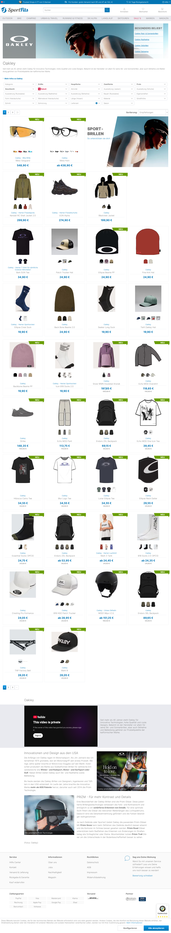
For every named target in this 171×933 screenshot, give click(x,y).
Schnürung (42, 103)
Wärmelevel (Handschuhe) (48, 98)
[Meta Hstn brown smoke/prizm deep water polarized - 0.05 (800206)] (67, 152)
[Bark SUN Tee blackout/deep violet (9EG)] (25, 261)
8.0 (49, 183)
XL (3, 187)
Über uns (52, 862)
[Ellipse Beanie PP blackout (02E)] (101, 261)
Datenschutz (93, 862)
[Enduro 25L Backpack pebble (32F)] (106, 432)
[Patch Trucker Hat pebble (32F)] (64, 261)
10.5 (48, 201)
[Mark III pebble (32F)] (67, 662)
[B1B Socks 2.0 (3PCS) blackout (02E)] (145, 547)
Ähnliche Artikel (23, 170)
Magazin (52, 877)
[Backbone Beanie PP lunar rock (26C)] (25, 375)
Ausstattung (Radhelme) (47, 94)
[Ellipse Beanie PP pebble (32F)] (111, 261)
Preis (139, 84)
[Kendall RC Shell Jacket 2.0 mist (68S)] (30, 207)
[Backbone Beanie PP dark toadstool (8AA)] (20, 375)
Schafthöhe (141, 98)
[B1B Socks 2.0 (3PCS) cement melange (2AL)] (150, 547)
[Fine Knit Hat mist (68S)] (150, 261)
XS (87, 172)
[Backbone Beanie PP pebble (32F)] (30, 375)
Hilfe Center (15, 862)
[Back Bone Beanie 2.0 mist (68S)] (69, 318)
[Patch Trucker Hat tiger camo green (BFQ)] (69, 261)
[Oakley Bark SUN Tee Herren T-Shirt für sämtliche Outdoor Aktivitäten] (23, 241)
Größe (40, 84)
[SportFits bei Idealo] (142, 899)
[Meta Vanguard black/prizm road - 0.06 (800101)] (20, 152)
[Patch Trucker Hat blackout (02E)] (59, 261)
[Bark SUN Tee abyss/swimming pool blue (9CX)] (20, 261)
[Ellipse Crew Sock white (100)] (25, 318)
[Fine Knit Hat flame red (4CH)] (145, 261)
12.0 (49, 212)
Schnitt (8, 103)
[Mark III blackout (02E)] (62, 662)
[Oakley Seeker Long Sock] (106, 298)
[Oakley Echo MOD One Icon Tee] (148, 412)
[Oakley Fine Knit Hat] (148, 241)
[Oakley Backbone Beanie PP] (23, 355)
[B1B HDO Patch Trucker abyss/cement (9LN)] (57, 604)
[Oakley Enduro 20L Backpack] (65, 527)
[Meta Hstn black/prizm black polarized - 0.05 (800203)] (57, 152)
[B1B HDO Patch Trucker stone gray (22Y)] (72, 604)
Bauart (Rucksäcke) (111, 94)
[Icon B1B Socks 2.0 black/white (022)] (59, 375)
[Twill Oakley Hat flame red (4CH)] (153, 318)
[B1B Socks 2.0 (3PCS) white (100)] (155, 547)
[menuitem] (143, 10)
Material (107, 98)
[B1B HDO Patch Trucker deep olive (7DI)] (67, 604)
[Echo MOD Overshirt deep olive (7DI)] (143, 375)
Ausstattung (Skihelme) (80, 94)
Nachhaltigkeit (55, 872)
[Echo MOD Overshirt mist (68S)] (153, 375)
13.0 (49, 219)
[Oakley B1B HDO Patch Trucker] (65, 584)
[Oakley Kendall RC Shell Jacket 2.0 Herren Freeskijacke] (23, 187)
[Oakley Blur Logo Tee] (65, 470)
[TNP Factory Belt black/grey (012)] (20, 662)
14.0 (61, 196)
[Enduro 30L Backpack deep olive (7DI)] (143, 604)
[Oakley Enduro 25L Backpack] (106, 412)
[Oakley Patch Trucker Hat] (65, 241)
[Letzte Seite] (17, 112)
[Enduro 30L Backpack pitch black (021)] (153, 604)
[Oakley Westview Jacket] (106, 187)
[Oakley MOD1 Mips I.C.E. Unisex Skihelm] (106, 584)
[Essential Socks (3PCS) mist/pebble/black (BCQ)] (25, 547)
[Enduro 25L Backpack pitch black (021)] (111, 432)
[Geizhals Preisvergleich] (131, 899)
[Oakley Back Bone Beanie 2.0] (65, 298)
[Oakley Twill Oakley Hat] (148, 298)
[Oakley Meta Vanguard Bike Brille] (23, 132)
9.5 (48, 194)
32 (44, 413)
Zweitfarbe (108, 84)
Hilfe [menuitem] (166, 2)
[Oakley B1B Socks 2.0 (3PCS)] (148, 527)
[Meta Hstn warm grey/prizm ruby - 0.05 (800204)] (77, 152)
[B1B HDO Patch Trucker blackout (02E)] (62, 604)
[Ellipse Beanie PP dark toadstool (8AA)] (106, 261)
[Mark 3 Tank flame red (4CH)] (101, 547)
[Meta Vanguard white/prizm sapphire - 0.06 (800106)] (30, 152)
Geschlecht (10, 89)
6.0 (48, 172)
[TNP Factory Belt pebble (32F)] (25, 662)
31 (45, 409)
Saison (106, 103)
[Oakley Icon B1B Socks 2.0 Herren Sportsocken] (65, 355)
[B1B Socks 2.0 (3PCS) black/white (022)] (140, 547)
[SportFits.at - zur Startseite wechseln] (15, 10)
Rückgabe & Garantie (19, 877)
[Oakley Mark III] (65, 642)
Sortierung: (131, 112)
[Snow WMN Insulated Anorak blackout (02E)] (103, 375)
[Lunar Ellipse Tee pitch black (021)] (108, 490)
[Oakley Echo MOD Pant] (65, 412)
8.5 (48, 187)
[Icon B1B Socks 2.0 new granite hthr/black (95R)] (64, 375)
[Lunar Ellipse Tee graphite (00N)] (103, 490)
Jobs (50, 867)
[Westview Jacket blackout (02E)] (108, 207)
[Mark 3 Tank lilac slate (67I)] (111, 547)
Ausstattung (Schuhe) (145, 89)
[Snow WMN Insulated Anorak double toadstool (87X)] (108, 375)
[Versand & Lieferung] (105, 898)
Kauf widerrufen (16, 882)
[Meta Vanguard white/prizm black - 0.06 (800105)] (25, 152)
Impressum (92, 872)
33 (44, 416)
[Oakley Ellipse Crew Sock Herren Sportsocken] (23, 298)
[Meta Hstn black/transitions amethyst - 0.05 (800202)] (62, 152)
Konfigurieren (130, 928)
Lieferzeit (74, 103)
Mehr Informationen (134, 923)
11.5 (49, 208)
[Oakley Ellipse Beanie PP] (106, 241)
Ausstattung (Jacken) (112, 89)
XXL (3, 190)
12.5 (49, 216)
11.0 (48, 205)
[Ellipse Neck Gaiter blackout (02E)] (145, 490)
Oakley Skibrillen (141, 45)
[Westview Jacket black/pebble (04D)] (103, 207)
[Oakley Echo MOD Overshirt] (148, 355)
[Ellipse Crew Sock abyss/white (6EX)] (20, 318)
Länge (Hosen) (77, 98)
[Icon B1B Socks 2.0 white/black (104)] (69, 375)
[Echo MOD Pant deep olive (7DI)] (59, 432)
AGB (89, 867)
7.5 (49, 179)
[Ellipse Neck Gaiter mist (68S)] (150, 490)
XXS (87, 340)
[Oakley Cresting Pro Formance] (23, 584)
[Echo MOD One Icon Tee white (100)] (150, 432)
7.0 (48, 176)
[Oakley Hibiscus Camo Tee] (23, 470)
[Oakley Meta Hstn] (65, 132)
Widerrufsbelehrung (96, 877)
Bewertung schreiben (143, 875)
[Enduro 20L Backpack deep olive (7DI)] (57, 547)
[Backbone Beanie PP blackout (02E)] (15, 375)
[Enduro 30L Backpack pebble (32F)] (148, 604)
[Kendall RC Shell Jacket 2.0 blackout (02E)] (20, 207)
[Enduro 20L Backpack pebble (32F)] (67, 547)
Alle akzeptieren (156, 928)
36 (44, 424)
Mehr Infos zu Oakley (13, 78)
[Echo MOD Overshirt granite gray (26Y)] (148, 375)
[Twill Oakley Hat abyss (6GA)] (138, 318)
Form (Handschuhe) (13, 98)
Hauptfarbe (75, 84)
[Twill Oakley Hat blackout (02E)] (148, 318)
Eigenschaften (142, 94)
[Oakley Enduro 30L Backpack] (148, 584)
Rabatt (43, 89)
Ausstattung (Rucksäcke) (15, 94)
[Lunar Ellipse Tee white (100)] (113, 490)
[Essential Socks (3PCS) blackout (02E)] (20, 547)
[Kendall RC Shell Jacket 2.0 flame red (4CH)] (25, 207)
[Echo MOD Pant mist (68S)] (69, 432)
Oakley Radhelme (142, 39)
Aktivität (74, 89)
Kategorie (9, 84)
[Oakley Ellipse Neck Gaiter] (148, 470)
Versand (91, 893)
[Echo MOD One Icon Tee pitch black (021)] (145, 432)
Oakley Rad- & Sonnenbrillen (146, 33)
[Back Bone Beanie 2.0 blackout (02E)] (64, 318)
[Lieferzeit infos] (97, 103)
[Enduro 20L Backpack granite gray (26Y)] (62, 547)
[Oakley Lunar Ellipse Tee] (106, 470)
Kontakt (12, 867)
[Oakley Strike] (23, 412)
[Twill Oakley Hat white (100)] (158, 318)
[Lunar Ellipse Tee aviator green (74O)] (98, 490)
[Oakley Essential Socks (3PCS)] (23, 527)
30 (44, 405)
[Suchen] (107, 10)
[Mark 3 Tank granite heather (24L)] (106, 547)
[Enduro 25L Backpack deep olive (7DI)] (101, 432)
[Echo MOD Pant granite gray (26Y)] (64, 432)
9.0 (49, 190)
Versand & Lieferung (18, 872)
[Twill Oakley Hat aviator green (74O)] (143, 318)
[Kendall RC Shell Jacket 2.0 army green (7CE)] (15, 207)
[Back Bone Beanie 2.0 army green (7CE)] (59, 318)
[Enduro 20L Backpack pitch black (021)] (72, 547)
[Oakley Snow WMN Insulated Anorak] (106, 355)
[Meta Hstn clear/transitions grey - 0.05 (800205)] (72, 152)
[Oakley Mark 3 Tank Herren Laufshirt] (106, 527)
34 (44, 420)
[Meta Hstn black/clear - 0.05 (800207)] (52, 152)
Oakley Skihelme (141, 51)
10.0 (49, 197)
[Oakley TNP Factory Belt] (23, 642)
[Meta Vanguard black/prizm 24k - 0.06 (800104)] (15, 152)
